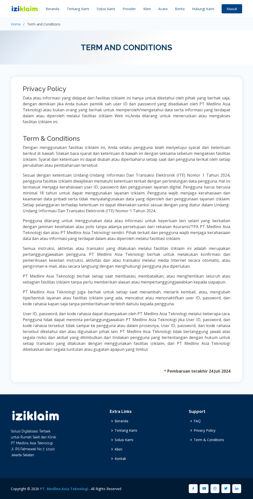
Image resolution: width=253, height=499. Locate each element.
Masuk (232, 8)
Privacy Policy (204, 430)
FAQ (197, 421)
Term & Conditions (209, 440)
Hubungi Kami (203, 8)
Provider (129, 8)
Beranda (52, 8)
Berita (180, 8)
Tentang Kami (78, 8)
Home (16, 24)
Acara (163, 8)
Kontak (120, 458)
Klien (147, 8)
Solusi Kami (106, 8)
